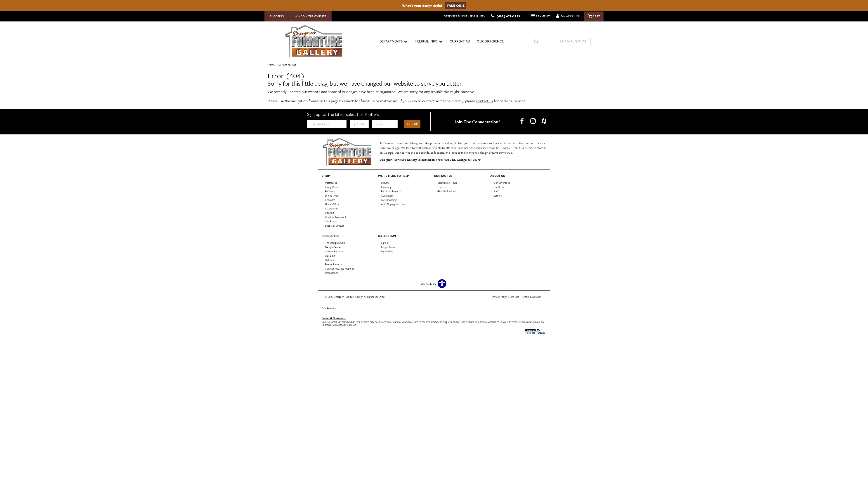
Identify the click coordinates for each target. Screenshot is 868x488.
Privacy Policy (499, 297)
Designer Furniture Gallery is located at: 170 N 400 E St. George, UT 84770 (430, 159)
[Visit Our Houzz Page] (544, 121)
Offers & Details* (531, 297)
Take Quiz (456, 5)
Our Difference (490, 41)
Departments (391, 41)
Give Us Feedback (447, 191)
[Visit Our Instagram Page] (533, 121)
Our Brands (329, 308)
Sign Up (412, 124)
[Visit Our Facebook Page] (522, 121)
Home (271, 65)
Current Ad (460, 41)
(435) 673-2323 (508, 16)
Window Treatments (310, 16)
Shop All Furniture (334, 226)
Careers (497, 195)
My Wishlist (387, 251)
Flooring (277, 16)
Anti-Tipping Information (394, 204)
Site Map (514, 297)
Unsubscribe (331, 273)
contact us (484, 101)
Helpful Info (426, 41)
